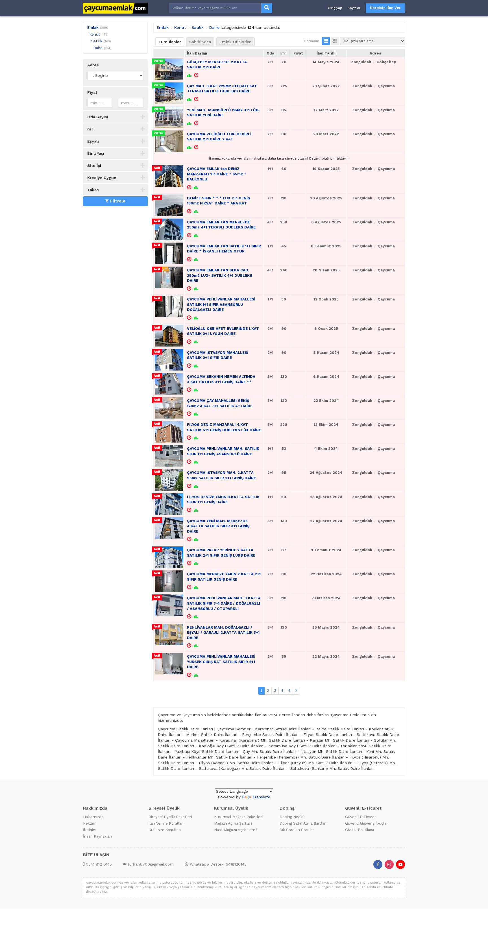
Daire (98, 48)
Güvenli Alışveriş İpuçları (367, 823)
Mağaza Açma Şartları (233, 823)
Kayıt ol (354, 8)
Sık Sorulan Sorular (297, 830)
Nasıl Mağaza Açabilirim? (235, 830)
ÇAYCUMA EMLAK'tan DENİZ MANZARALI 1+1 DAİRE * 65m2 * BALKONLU (216, 174)
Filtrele (117, 201)
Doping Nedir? (292, 817)
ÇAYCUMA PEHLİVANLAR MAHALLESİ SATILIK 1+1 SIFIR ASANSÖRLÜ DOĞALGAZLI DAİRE (221, 304)
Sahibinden (200, 42)
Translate (261, 797)
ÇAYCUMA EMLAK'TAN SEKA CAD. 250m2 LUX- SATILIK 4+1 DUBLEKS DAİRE (219, 275)
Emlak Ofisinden (235, 42)
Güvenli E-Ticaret (360, 817)
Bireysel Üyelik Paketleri (170, 817)
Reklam (90, 823)
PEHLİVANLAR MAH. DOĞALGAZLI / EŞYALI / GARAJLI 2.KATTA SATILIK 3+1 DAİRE (223, 632)
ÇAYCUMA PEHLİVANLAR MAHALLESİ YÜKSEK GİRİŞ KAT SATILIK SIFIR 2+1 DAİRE (221, 661)
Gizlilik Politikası (359, 830)
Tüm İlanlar (169, 42)
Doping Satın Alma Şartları (303, 823)
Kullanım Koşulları (165, 830)
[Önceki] (296, 691)
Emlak (93, 27)
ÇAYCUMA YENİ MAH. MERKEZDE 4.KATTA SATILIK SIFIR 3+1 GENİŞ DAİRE (218, 526)
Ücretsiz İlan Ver (385, 8)
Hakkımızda (93, 817)
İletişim (90, 830)
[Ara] (266, 8)
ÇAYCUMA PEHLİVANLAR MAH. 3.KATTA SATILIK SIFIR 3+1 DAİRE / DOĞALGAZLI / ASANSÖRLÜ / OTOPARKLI (224, 603)
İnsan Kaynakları (97, 836)
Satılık (96, 41)
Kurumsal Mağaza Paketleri (238, 817)
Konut (94, 34)
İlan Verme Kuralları (166, 823)
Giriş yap (335, 8)
